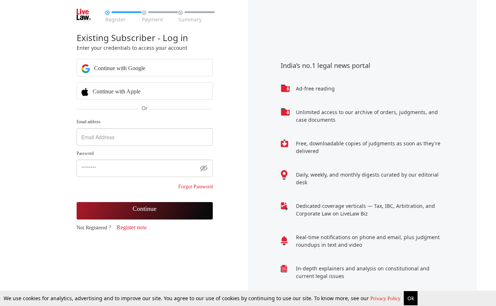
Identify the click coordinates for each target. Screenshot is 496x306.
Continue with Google (119, 68)
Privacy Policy (386, 298)
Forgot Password (195, 186)
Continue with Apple (116, 91)
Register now (132, 227)
